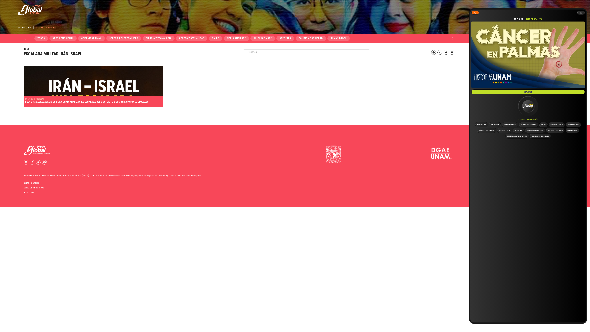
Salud (215, 38)
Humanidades (338, 38)
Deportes (285, 38)
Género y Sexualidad (191, 38)
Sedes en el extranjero (123, 38)
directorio (29, 192)
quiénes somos (31, 183)
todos (41, 38)
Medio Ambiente (236, 38)
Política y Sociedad (311, 38)
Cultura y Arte (263, 38)
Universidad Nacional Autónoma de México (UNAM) (65, 175)
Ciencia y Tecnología (158, 38)
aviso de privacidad (34, 188)
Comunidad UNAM (91, 38)
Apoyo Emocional (63, 38)
